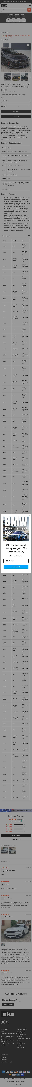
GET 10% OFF (16, 566)
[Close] (29, 516)
